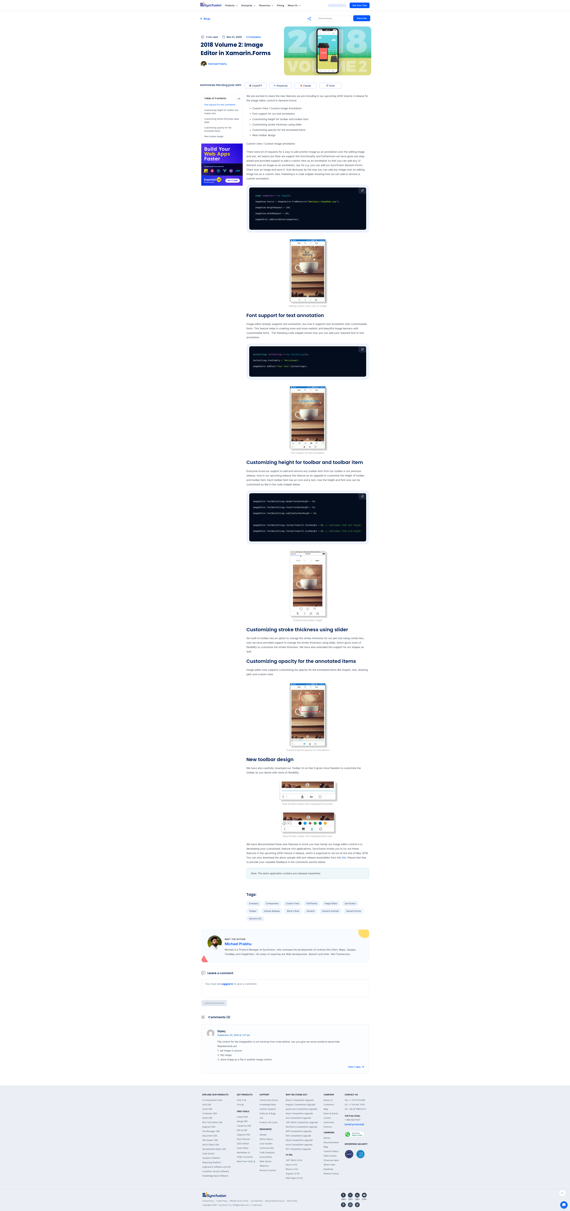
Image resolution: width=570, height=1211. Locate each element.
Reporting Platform (211, 1162)
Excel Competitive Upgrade (299, 1144)
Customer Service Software (215, 1171)
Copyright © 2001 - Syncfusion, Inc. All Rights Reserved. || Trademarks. (232, 1205)
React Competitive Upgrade (299, 1113)
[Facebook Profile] (343, 1195)
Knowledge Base (268, 1104)
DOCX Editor (243, 1143)
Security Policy (257, 1201)
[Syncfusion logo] (211, 4)
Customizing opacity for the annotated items (217, 129)
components (272, 903)
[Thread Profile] (357, 1204)
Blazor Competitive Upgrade (300, 1100)
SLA (261, 1117)
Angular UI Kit (293, 1173)
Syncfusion (350, 903)
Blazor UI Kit (292, 1169)
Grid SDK (206, 1104)
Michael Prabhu (217, 64)
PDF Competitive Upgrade (298, 1135)
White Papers (266, 1139)
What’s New (329, 1164)
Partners (328, 1126)
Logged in (227, 983)
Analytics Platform (211, 1158)
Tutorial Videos (331, 1151)
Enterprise (246, 5)
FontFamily (311, 903)
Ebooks (263, 1134)
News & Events (331, 1113)
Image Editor (330, 903)
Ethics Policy (292, 1201)
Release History (331, 1173)
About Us (292, 5)
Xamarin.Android (330, 911)
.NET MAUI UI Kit (294, 1160)
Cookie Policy (221, 1201)
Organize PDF (243, 1134)
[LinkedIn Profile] (357, 1195)
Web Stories (265, 1161)
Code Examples (267, 1152)
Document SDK (209, 1135)
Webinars (264, 1165)
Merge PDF (242, 1121)
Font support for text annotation (219, 104)
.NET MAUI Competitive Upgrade (302, 1122)
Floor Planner (243, 1139)
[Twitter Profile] (350, 1195)
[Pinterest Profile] (343, 1204)
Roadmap (328, 1169)
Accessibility (266, 1156)
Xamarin (311, 911)
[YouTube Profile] (364, 1195)
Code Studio (208, 1153)
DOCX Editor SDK (210, 1144)
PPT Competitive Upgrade (298, 1149)
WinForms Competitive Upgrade (301, 1126)
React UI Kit (291, 1164)
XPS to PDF (242, 1130)
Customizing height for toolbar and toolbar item (221, 112)
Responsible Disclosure (275, 1201)
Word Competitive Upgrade (299, 1140)
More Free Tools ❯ (246, 1161)
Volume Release (272, 911)
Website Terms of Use (239, 1201)
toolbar (252, 911)
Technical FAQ (267, 1148)
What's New (293, 911)
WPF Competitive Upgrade (299, 1131)
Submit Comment (214, 1003)
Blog (326, 1109)
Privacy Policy (208, 1201)
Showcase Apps (331, 1160)
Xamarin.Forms (353, 911)
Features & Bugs (268, 1113)
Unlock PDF (242, 1116)
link (344, 857)
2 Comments (253, 36)
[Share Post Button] (309, 18)
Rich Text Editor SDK (212, 1122)
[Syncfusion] (214, 1195)
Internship (329, 1122)
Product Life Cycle (268, 1122)
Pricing (280, 5)
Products (230, 5)
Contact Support (268, 1109)
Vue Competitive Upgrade (298, 1117)
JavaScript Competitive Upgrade (301, 1109)
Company (254, 903)
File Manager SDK (211, 1131)
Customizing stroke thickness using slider (221, 120)
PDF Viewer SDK (210, 1140)
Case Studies (266, 1143)
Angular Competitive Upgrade (300, 1104)
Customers (329, 1104)
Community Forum (269, 1100)
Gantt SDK (207, 1117)
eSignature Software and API (216, 1166)
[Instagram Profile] (350, 1204)
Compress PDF (244, 1125)
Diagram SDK (208, 1126)
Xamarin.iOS (255, 918)
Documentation (331, 1142)
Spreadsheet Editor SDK (214, 1149)
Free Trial (241, 1100)
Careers (327, 1117)
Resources (264, 5)
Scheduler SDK (209, 1113)
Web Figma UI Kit (294, 1178)
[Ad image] (222, 165)
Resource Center (268, 1170)
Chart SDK (207, 1109)
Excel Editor (242, 1148)
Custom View (292, 903)
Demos (327, 1137)
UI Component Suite (212, 1100)
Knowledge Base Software (215, 1175)
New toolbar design (213, 136)
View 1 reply (354, 1067)
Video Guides (330, 1155)
